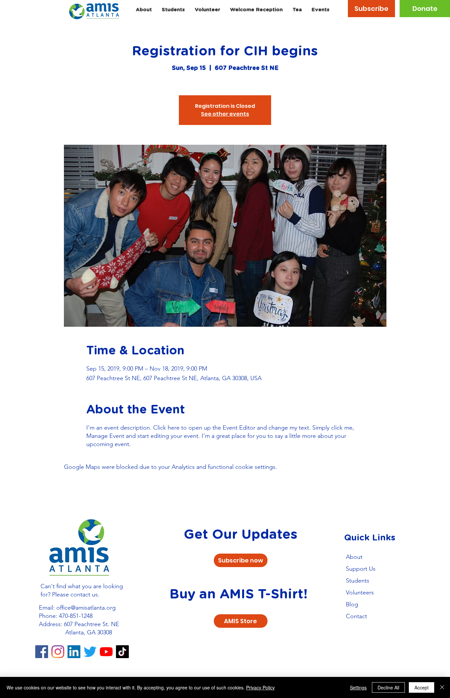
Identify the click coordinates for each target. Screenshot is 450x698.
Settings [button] (358, 687)
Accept (421, 687)
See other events (225, 114)
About (354, 557)
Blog (352, 604)
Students (357, 580)
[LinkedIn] (74, 651)
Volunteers (360, 592)
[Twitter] (90, 651)
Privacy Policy (260, 687)
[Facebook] (41, 651)
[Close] (442, 687)
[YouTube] (106, 651)
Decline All (388, 687)
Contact (356, 616)
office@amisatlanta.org (86, 607)
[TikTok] (122, 651)
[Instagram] (57, 651)
